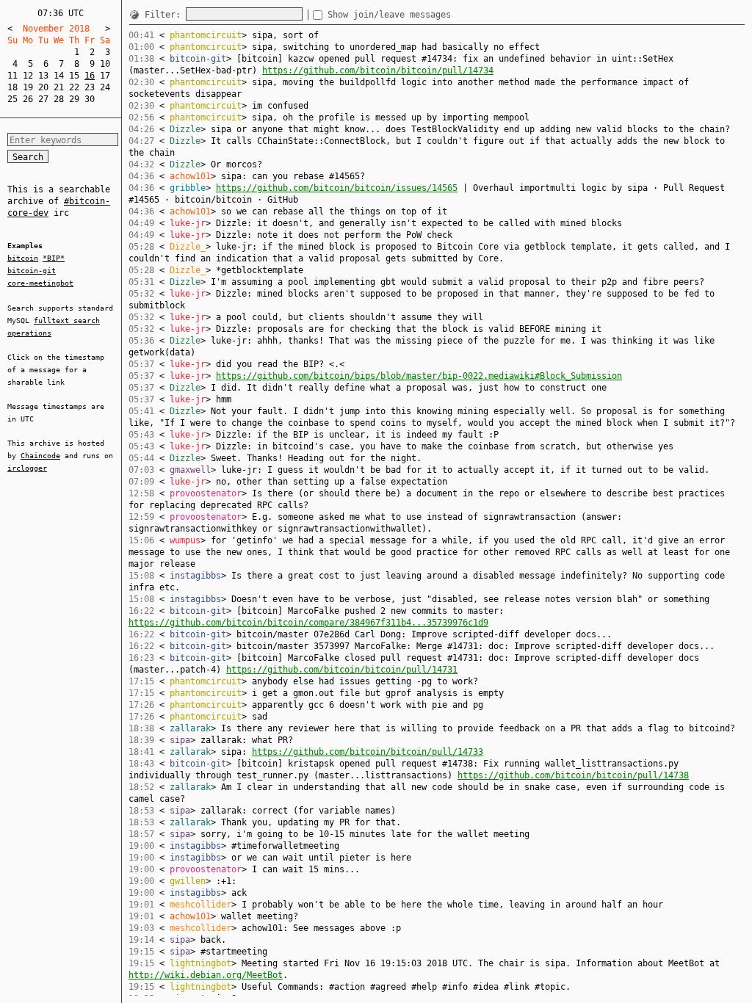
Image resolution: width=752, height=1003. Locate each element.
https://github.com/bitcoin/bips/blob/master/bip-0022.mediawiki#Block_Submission (419, 376)
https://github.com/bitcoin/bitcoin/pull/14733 (367, 752)
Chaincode (40, 456)
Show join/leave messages (389, 15)
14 (59, 75)
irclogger (27, 468)
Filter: (165, 15)
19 (28, 87)
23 (89, 87)
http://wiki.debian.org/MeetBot (206, 975)
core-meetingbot (40, 283)
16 (89, 75)
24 (105, 87)
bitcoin (22, 258)
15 (74, 75)
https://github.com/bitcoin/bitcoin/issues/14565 (337, 188)
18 (12, 87)
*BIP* (54, 258)
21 (59, 87)
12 (28, 75)
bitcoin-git (31, 271)
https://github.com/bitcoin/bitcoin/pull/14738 (573, 775)
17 (105, 75)
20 (43, 87)
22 (74, 87)
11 (12, 75)
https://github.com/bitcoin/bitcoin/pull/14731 (342, 670)
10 (105, 64)
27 (43, 99)
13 (43, 75)
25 (12, 99)
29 (74, 99)
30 (89, 99)
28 (59, 99)
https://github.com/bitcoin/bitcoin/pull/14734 (378, 70)
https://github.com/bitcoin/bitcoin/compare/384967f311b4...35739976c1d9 (308, 623)
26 (28, 99)
